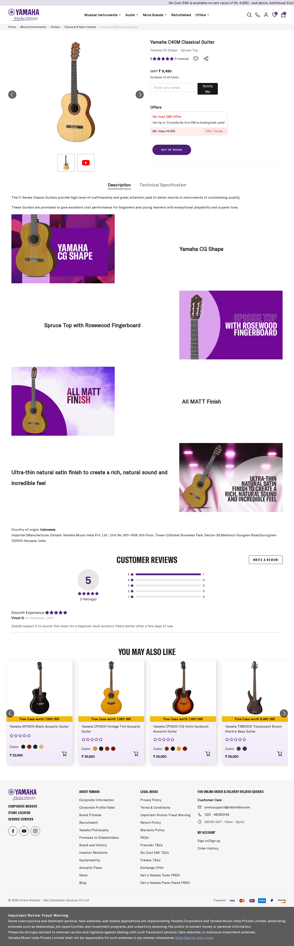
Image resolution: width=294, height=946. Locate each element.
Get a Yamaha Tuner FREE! (160, 875)
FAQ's (144, 838)
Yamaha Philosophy (93, 830)
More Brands (153, 15)
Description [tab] (119, 184)
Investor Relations (93, 853)
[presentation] (12, 94)
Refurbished (181, 15)
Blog (82, 883)
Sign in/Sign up (209, 841)
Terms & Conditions (155, 807)
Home (12, 27)
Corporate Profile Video (97, 807)
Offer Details (214, 131)
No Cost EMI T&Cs (154, 853)
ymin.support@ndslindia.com (227, 807)
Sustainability (89, 860)
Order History (208, 848)
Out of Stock (171, 149)
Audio (130, 15)
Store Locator (19, 812)
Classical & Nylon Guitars (80, 27)
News (83, 875)
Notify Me (208, 89)
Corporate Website (22, 806)
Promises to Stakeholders (99, 838)
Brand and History (93, 845)
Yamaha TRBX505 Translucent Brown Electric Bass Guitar (253, 728)
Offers (200, 15)
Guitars (55, 27)
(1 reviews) (182, 59)
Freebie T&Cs (150, 860)
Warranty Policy (152, 830)
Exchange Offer (152, 868)
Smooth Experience (27, 612)
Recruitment (88, 822)
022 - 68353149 (217, 814)
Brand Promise (90, 815)
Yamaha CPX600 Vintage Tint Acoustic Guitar (111, 728)
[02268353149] (257, 14)
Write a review (265, 560)
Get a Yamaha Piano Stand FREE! (165, 883)
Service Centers (20, 819)
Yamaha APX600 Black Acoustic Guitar (39, 726)
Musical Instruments (101, 15)
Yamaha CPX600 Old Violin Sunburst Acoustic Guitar (181, 728)
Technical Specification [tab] (162, 184)
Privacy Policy (150, 800)
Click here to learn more (194, 937)
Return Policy (150, 822)
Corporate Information (96, 800)
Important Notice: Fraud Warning (165, 815)
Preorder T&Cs (151, 845)
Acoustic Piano (90, 868)
